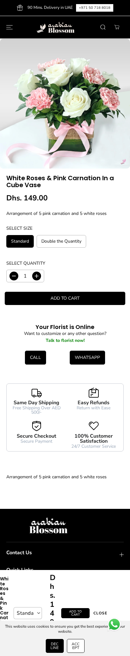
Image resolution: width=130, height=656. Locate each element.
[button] (8, 27)
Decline (54, 646)
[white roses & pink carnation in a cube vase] (65, 104)
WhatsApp (87, 357)
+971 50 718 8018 (94, 7)
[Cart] (117, 27)
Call (35, 357)
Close (100, 613)
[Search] (103, 27)
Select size (19, 228)
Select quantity (25, 263)
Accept (76, 646)
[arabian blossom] (63, 27)
